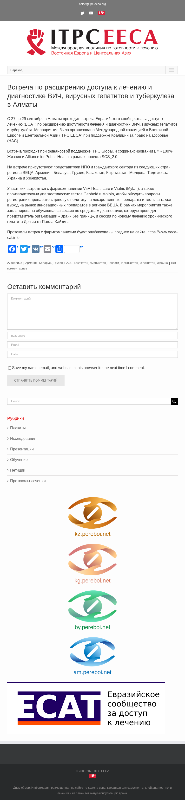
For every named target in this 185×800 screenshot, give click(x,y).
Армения (31, 263)
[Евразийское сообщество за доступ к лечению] (92, 708)
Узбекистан (147, 263)
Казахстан (81, 263)
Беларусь (45, 263)
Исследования (23, 438)
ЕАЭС (68, 263)
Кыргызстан (98, 263)
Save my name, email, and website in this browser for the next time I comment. (78, 368)
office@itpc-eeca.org (92, 4)
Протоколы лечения (28, 481)
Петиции (17, 470)
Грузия (58, 263)
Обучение (19, 460)
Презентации (22, 449)
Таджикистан (129, 263)
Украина (162, 263)
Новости (113, 263)
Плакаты (18, 428)
